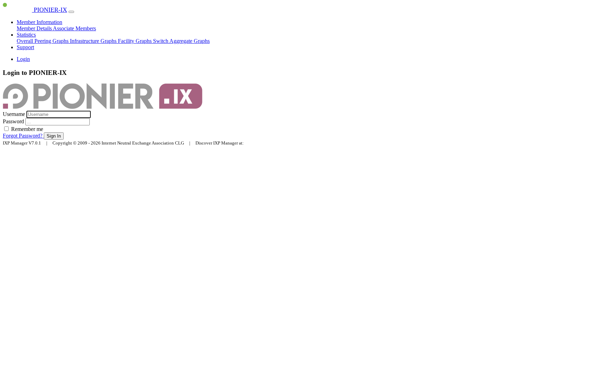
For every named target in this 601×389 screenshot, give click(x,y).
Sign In (54, 136)
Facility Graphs (135, 41)
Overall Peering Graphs (43, 41)
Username (14, 114)
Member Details (35, 28)
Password (14, 121)
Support (25, 47)
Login (23, 59)
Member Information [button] (39, 22)
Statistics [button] (26, 35)
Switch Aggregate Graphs (181, 41)
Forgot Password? (23, 136)
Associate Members (74, 28)
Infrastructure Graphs (94, 41)
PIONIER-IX (49, 9)
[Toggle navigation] (71, 12)
